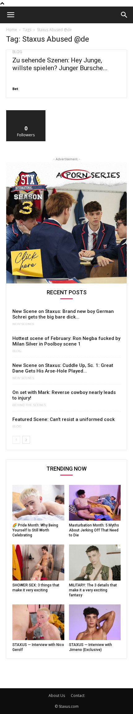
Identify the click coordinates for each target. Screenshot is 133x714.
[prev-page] (16, 440)
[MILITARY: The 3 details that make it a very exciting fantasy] (95, 562)
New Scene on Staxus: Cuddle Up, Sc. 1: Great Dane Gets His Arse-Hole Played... (62, 368)
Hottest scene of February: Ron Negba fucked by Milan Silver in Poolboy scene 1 (66, 341)
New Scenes (23, 324)
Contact (77, 695)
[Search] (124, 15)
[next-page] (26, 440)
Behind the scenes (29, 405)
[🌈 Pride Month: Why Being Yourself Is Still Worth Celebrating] (38, 503)
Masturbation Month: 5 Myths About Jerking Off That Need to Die (94, 530)
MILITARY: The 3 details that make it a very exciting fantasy (93, 590)
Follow (26, 112)
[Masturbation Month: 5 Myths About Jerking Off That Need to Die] (95, 503)
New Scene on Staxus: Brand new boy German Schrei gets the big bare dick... (63, 314)
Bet (15, 88)
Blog (17, 52)
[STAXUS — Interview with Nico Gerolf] (38, 622)
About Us (57, 695)
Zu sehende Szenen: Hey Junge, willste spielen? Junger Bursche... (60, 64)
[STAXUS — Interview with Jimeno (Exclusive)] (95, 622)
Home (11, 29)
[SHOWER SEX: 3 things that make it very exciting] (38, 562)
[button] (10, 15)
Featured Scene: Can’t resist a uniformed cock (63, 419)
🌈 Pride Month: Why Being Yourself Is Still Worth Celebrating (35, 530)
